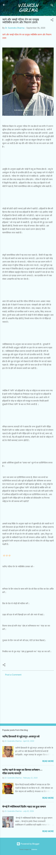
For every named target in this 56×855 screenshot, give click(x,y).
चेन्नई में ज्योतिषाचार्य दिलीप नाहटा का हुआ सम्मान (24, 807)
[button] (52, 20)
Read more (48, 761)
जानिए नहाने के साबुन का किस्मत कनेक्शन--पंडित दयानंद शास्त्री (22, 771)
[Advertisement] (28, 699)
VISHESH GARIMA (28, 7)
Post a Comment (13, 674)
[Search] (52, 5)
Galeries (34, 849)
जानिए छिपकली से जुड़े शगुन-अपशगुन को (20, 736)
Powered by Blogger (29, 844)
